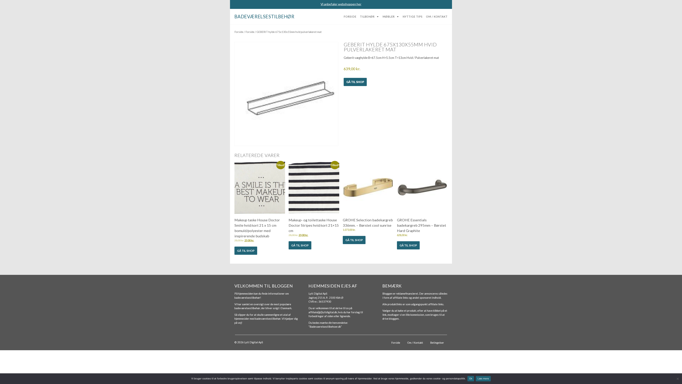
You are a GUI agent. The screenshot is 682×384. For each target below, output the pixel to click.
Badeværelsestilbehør (264, 16)
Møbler (389, 16)
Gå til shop (355, 82)
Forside (350, 16)
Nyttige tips (413, 16)
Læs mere (483, 378)
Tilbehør (367, 16)
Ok (470, 378)
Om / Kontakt (437, 16)
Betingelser (437, 342)
